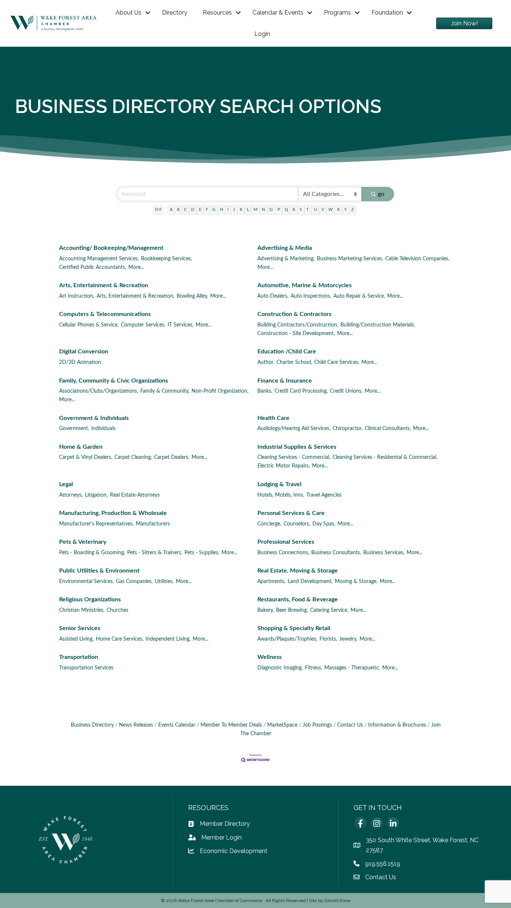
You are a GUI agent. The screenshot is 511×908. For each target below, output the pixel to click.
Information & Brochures (397, 725)
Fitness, (313, 668)
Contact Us (350, 725)
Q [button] (286, 210)
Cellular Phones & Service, (89, 325)
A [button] (171, 210)
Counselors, (297, 524)
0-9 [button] (158, 210)
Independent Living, (168, 639)
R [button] (294, 210)
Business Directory (92, 725)
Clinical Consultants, (388, 428)
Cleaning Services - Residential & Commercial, (385, 457)
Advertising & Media (284, 248)
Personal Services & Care (291, 513)
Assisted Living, (76, 639)
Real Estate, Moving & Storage (297, 571)
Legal (66, 484)
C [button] (185, 210)
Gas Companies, (134, 581)
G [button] (213, 210)
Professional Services (285, 542)
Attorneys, (71, 495)
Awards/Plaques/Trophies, (287, 639)
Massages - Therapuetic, (352, 668)
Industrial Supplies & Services (296, 447)
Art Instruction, (76, 296)
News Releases (136, 725)
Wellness (269, 657)
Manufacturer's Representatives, (96, 524)
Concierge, (269, 524)
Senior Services (79, 628)
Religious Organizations (90, 599)
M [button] (255, 210)
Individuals (103, 428)
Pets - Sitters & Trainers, (154, 552)
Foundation (387, 12)
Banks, (264, 391)
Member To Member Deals (231, 725)
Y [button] (345, 210)
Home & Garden (80, 447)
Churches (117, 610)
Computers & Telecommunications (105, 314)
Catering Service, (329, 610)
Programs (337, 12)
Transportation (78, 657)
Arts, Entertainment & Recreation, (135, 296)
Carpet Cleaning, (133, 457)
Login (262, 33)
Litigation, (96, 495)
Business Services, (383, 552)
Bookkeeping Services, (166, 258)
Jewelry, (348, 639)
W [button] (330, 210)
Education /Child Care (286, 352)
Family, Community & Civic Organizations (113, 381)
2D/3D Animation (80, 362)
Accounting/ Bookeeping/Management (111, 248)
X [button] (338, 210)
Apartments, (271, 581)
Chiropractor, (347, 428)
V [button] (322, 210)
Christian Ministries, (81, 610)
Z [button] (352, 210)
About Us (128, 12)
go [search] (381, 194)
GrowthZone (337, 900)
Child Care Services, (336, 362)
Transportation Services (86, 668)
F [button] (207, 210)
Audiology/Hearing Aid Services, (293, 428)
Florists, (328, 639)
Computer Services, (143, 325)
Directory (174, 12)
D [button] (192, 210)
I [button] (228, 210)
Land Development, (310, 581)
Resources (217, 12)
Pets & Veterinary (82, 542)
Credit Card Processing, (301, 391)
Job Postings (317, 725)
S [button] (301, 210)
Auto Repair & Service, (359, 296)
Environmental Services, (86, 581)
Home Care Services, (119, 639)
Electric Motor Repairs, (283, 466)
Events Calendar (176, 725)
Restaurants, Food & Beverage (297, 599)
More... (136, 267)
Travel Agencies (324, 495)
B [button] (178, 210)
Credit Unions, (346, 391)
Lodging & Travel (279, 484)
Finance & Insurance (284, 381)
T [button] (307, 210)
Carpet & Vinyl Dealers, (85, 457)
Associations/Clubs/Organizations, (98, 391)
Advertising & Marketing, (286, 258)
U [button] (315, 210)
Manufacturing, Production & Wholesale (113, 513)
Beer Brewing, (292, 610)
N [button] (263, 210)
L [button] (248, 210)
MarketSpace (282, 725)
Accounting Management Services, (99, 258)
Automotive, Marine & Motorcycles (304, 285)
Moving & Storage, (356, 581)
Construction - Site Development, (296, 333)
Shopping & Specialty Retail (293, 628)
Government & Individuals (94, 418)
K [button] (241, 210)
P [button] (279, 210)
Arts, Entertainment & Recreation (103, 285)
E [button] (200, 210)
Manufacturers (153, 524)
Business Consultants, (336, 552)
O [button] (271, 210)
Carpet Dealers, (171, 457)
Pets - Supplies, (201, 552)
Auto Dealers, (272, 296)
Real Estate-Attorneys (135, 495)
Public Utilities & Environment (99, 571)
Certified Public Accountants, (92, 267)
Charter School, (294, 362)
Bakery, (265, 610)
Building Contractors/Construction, (297, 325)
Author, (265, 362)
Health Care (273, 418)
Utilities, (164, 581)
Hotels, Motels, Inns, (280, 495)
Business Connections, (283, 552)
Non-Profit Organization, (220, 391)
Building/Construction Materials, (377, 325)
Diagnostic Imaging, (280, 668)
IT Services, (180, 325)
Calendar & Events (278, 12)
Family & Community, (164, 391)
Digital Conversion (83, 352)
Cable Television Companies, (417, 258)
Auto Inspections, (311, 296)
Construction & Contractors (294, 314)
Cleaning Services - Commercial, (293, 457)
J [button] (234, 210)
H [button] (221, 210)
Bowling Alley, (192, 296)
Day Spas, (323, 524)
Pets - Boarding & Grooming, (92, 552)
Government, (74, 428)
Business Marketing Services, (350, 258)
